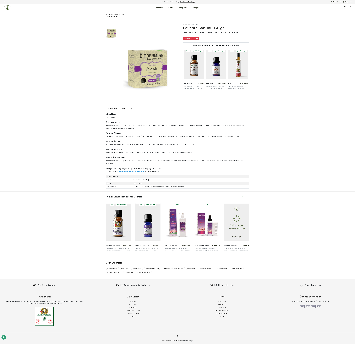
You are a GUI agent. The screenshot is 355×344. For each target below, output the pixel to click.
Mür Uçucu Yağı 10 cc (211, 83)
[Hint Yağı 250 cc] (238, 65)
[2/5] (184, 24)
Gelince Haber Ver (191, 38)
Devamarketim (112, 268)
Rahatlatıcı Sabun (144, 272)
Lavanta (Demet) (201, 245)
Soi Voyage (166, 268)
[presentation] (243, 197)
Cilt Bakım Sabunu (205, 268)
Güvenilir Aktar (137, 268)
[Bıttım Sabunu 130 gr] (236, 222)
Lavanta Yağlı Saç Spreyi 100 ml (172, 245)
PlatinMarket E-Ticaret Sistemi (172, 341)
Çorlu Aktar (124, 268)
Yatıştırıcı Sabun (130, 272)
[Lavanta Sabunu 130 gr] (148, 61)
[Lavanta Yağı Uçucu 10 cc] (118, 222)
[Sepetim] (350, 7)
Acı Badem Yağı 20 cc (189, 83)
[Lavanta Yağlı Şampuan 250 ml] (147, 222)
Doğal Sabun (191, 268)
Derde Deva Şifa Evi (152, 268)
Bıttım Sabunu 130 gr (231, 245)
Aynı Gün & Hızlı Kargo (187, 2)
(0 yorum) (194, 24)
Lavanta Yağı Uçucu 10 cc (113, 245)
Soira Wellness (178, 268)
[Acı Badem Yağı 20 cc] (194, 65)
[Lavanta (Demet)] (207, 222)
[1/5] (184, 24)
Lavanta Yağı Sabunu (114, 272)
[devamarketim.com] (7, 7)
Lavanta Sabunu (237, 268)
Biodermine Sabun (221, 268)
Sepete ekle (198, 83)
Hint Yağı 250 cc (233, 83)
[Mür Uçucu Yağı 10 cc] (216, 65)
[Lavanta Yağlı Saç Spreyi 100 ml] (177, 222)
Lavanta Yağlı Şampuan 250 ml (142, 245)
